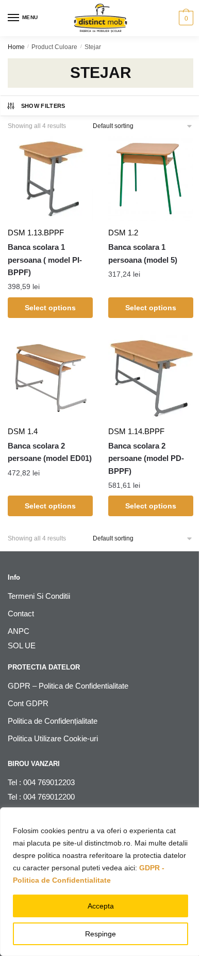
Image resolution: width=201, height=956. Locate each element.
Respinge (100, 934)
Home (16, 47)
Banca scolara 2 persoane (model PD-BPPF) (146, 458)
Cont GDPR (28, 703)
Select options (50, 308)
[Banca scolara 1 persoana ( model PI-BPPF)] (50, 178)
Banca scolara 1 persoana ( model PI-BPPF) (45, 260)
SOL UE (22, 645)
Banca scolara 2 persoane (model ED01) (50, 452)
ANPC (18, 631)
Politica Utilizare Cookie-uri (53, 738)
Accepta (101, 906)
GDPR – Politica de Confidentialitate (68, 685)
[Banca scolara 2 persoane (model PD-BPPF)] (150, 377)
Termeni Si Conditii (39, 596)
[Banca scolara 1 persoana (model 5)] (150, 178)
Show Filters (43, 106)
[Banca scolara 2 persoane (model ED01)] (50, 377)
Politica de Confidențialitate (52, 720)
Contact (21, 613)
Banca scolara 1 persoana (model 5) (142, 253)
